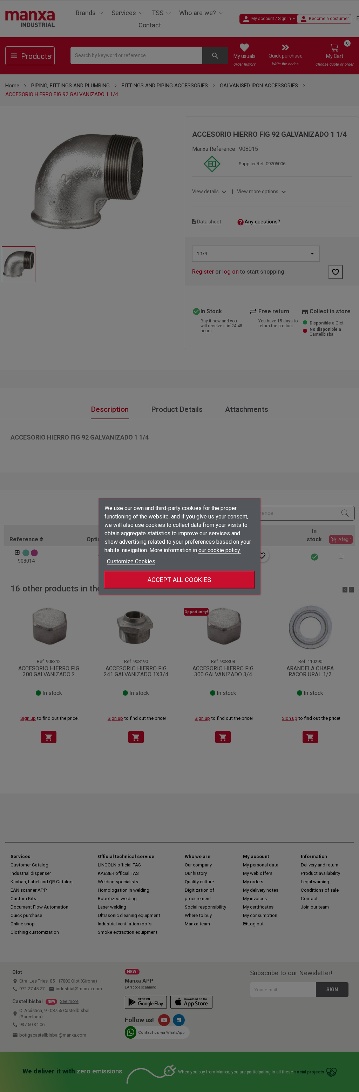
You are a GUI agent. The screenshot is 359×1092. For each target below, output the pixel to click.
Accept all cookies (179, 579)
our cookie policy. (219, 550)
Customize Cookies (131, 561)
